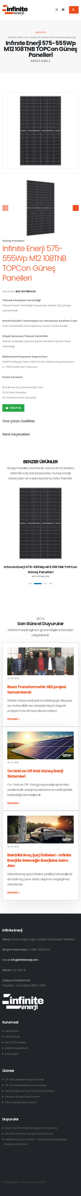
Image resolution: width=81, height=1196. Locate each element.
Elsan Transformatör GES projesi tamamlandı (31, 1128)
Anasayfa (40, 32)
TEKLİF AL (15, 408)
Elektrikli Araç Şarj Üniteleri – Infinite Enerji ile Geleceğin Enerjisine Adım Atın (39, 860)
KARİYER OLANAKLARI (16, 1048)
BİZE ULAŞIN (11, 1054)
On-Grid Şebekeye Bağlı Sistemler (24, 1079)
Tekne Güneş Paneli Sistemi (21, 1102)
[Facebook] (63, 10)
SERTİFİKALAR (12, 1036)
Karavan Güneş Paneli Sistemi (22, 1096)
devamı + (13, 719)
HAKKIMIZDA (12, 1031)
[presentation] (5, 208)
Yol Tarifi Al (18, 970)
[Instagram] (56, 10)
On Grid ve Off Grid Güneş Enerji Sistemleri (29, 1133)
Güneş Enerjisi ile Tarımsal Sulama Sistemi (29, 1091)
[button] (30, 583)
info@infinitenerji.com (24, 960)
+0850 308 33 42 (39, 950)
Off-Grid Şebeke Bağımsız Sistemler (25, 1085)
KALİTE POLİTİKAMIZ (15, 1042)
